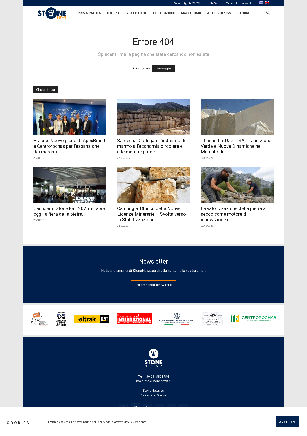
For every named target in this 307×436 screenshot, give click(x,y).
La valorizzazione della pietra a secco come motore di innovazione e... (233, 214)
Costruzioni (164, 13)
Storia (243, 13)
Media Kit (231, 3)
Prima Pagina (89, 13)
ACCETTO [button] (287, 421)
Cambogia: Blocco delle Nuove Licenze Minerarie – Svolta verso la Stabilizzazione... (151, 214)
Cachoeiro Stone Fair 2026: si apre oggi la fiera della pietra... (69, 211)
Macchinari (191, 13)
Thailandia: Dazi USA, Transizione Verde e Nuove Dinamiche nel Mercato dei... (236, 146)
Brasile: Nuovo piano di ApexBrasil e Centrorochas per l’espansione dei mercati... (69, 146)
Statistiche (136, 13)
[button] (268, 13)
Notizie (113, 13)
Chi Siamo (216, 3)
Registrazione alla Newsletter (153, 284)
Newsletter (248, 3)
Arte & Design (219, 13)
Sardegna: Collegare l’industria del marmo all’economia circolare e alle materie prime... (152, 146)
